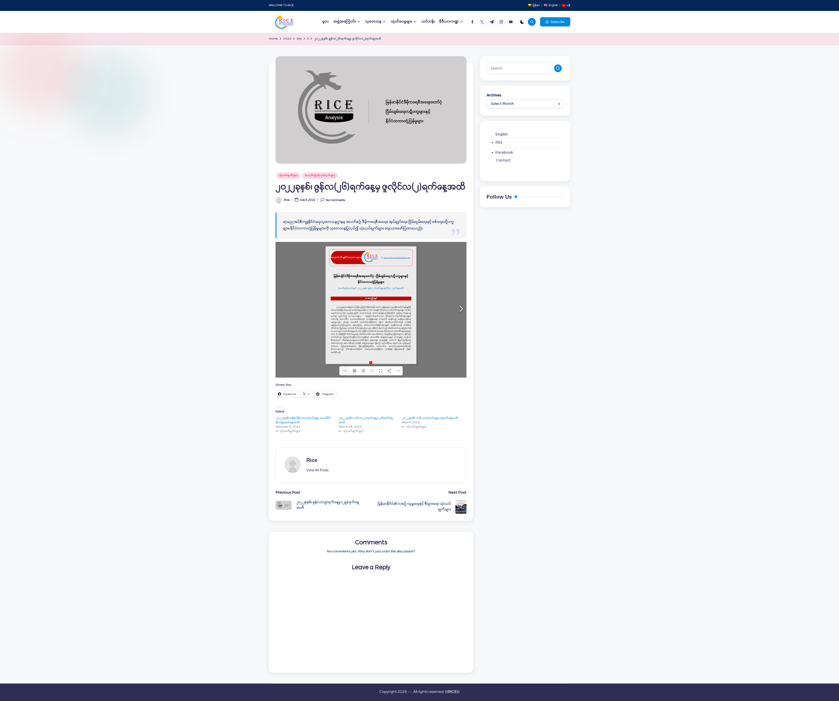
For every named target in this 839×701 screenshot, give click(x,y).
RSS (498, 143)
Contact (503, 160)
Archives (494, 95)
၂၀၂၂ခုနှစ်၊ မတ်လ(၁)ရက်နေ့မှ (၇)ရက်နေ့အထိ (430, 418)
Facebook (504, 153)
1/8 (345, 370)
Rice (311, 460)
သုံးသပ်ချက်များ (288, 175)
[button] (555, 21)
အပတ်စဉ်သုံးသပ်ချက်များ (320, 175)
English (501, 134)
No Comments (335, 200)
